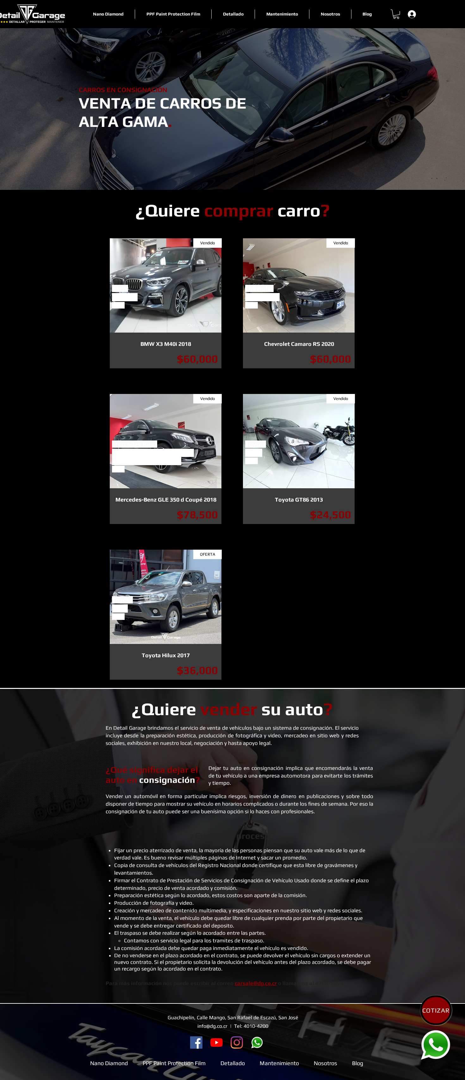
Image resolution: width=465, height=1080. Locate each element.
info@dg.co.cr (212, 1026)
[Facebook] (196, 1042)
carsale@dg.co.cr (256, 983)
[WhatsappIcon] (435, 1045)
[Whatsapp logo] (257, 1042)
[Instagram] (237, 1042)
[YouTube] (216, 1042)
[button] (396, 14)
